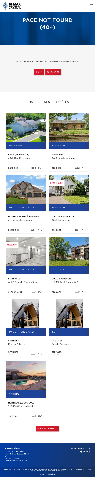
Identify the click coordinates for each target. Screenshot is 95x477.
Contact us (53, 72)
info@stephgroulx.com (18, 461)
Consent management (56, 470)
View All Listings (47, 429)
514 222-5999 (14, 458)
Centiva (51, 474)
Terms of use (42, 470)
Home (39, 72)
